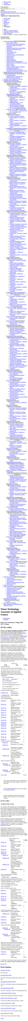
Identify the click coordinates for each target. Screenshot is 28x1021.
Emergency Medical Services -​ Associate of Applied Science (17, 425)
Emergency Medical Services (13, 421)
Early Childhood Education (13, 369)
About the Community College (14, 49)
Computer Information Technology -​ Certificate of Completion (18, 244)
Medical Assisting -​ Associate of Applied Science (17, 100)
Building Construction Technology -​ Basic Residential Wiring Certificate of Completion (18, 165)
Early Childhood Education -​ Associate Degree (16, 373)
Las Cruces (6, 19)
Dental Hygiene (10, 321)
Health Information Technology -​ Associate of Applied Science (17, 465)
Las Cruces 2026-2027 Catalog (8, 1008)
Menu (14, 15)
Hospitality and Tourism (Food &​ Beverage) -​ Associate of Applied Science (17, 491)
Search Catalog (4, 8)
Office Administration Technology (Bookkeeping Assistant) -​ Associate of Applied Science (18, 519)
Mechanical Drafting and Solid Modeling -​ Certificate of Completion (18, 365)
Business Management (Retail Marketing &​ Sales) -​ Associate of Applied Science (17, 192)
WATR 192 (3, 720)
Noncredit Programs (8, 576)
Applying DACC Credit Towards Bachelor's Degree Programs (14, 77)
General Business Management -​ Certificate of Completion (17, 208)
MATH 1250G (21, 633)
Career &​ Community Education (14, 579)
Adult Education (10, 578)
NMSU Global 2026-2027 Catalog (9, 998)
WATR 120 (3, 700)
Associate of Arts (11, 109)
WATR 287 (7, 765)
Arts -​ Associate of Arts (15, 112)
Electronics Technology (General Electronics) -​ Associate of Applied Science (18, 413)
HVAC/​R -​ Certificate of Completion (18, 479)
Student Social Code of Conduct (14, 588)
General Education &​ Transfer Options (13, 72)
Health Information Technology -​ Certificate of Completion (17, 468)
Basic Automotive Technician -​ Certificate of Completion (17, 148)
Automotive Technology (12, 141)
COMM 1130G (5, 695)
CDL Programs (10, 581)
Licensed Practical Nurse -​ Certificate (18, 509)
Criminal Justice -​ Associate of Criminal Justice (17, 299)
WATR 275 (3, 739)
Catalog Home (7, 4)
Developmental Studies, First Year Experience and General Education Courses (17, 70)
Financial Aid (10, 57)
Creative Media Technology (13, 257)
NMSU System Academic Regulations (16, 66)
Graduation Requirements (13, 68)
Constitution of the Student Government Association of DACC (16, 596)
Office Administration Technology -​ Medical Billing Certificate (18, 532)
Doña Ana (6, 23)
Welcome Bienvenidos (12, 42)
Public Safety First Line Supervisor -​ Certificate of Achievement (18, 305)
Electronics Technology (12, 405)
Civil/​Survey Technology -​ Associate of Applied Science (18, 342)
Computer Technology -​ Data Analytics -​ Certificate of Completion (18, 247)
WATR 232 (3, 731)
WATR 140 (3, 708)
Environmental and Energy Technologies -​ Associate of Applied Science (18, 443)
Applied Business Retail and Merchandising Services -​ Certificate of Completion (18, 198)
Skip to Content (7, 1)
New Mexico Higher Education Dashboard (15, 961)
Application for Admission (10, 602)
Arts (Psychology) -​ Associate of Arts (18, 110)
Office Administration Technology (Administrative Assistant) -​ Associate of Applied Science (18, 515)
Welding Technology (11, 568)
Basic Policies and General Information (16, 44)
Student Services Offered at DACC (15, 61)
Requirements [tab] (7, 618)
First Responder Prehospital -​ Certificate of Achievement (16, 435)
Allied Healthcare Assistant (13, 94)
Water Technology (8, 33)
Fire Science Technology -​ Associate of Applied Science (18, 452)
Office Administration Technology (15, 511)
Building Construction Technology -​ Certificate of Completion (18, 161)
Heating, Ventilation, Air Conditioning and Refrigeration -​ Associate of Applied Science (17, 477)
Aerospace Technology (12, 83)
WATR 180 (12, 637)
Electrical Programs (11, 399)
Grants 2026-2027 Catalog (7, 1013)
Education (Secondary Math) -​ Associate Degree (17, 392)
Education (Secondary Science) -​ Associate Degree (17, 395)
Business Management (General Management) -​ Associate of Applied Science (18, 188)
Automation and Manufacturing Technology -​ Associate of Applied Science (18, 134)
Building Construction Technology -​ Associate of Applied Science (18, 158)
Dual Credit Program (11, 52)
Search (2, 10)
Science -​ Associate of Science (17, 116)
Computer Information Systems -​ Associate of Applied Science (17, 218)
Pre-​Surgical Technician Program (17, 107)
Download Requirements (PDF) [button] (8, 981)
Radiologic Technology (12, 547)
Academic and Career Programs (11, 32)
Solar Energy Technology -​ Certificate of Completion (16, 446)
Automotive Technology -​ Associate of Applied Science (18, 145)
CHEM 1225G (6, 638)
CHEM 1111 (5, 745)
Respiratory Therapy (11, 556)
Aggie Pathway (10, 53)
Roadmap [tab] (6, 619)
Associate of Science (11, 113)
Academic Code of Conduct (13, 589)
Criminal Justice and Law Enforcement (16, 292)
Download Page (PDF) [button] (6, 975)
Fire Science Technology (12, 448)
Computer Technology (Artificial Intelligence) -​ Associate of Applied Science (18, 221)
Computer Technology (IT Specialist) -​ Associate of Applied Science (18, 224)
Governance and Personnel (10, 598)
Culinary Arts (10, 307)
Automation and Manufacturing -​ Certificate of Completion (17, 137)
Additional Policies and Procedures (15, 592)
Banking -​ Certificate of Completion (18, 201)
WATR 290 (5, 770)
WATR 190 (3, 717)
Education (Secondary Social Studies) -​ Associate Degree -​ (18, 397)
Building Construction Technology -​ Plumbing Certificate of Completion (18, 174)
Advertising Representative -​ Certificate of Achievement (16, 195)
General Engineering (11, 456)
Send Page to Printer (5, 970)
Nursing (8, 507)
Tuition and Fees (10, 56)
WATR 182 (3, 715)
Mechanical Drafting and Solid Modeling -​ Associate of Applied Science (17, 346)
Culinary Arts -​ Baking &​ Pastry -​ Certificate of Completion (17, 312)
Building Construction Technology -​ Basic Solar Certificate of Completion (18, 168)
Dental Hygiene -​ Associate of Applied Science (17, 323)
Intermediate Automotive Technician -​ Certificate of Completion (18, 150)
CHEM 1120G (5, 749)
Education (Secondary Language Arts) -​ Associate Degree (17, 389)
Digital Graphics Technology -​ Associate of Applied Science (17, 263)
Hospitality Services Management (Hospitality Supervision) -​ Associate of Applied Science (18, 501)
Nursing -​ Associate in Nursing (17, 508)
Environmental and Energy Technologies (16, 437)
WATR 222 (3, 725)
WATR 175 (3, 712)
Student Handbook (8, 586)
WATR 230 (3, 728)
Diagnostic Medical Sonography (14, 325)
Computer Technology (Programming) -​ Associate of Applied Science (16, 231)
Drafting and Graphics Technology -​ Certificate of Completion (18, 359)
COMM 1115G (4, 692)
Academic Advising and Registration (15, 54)
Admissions (9, 50)
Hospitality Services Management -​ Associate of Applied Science (18, 505)
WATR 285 (5, 763)
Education (9, 380)
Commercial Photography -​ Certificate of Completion (16, 269)
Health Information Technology (14, 462)
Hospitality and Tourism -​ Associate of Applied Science (18, 487)
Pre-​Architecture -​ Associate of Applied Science (17, 349)
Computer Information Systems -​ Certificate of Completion (17, 242)
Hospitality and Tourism (12, 483)
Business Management (12, 176)
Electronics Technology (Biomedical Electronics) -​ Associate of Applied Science (18, 409)
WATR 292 (7, 771)
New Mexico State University (8, 13)
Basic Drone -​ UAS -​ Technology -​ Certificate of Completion (18, 92)
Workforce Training (11, 583)
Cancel (2, 1018)
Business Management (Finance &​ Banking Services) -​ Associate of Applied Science (18, 184)
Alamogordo (7, 22)
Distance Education (11, 60)
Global (5, 21)
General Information (8, 41)
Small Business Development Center (15, 582)
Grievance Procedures (12, 590)
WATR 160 (3, 710)
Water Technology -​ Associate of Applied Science (17, 564)
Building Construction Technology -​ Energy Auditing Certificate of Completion (18, 171)
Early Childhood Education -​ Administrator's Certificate (16, 378)
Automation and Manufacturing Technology (17, 128)
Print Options (7, 26)
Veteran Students (10, 58)
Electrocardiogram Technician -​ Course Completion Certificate (17, 105)
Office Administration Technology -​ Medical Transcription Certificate (18, 534)
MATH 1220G (13, 633)
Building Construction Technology (15, 155)
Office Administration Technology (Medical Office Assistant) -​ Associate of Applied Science (18, 523)
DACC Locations (11, 65)
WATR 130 (3, 704)
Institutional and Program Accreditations (16, 48)
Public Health (10, 541)
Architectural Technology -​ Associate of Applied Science (18, 339)
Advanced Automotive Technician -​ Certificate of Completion (18, 153)
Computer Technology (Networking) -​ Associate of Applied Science (18, 227)
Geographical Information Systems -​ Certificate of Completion (18, 362)
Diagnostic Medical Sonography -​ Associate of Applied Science (17, 328)
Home (5, 29)
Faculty (8, 601)
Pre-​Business (10, 536)
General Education (11, 75)
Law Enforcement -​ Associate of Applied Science (17, 302)
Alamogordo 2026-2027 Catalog (8, 993)
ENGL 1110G (21, 649)
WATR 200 (3, 722)
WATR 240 (3, 734)
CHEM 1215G (23, 635)
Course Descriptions (8, 585)
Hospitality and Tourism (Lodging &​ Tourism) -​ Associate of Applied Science (18, 495)
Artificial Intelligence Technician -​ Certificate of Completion (18, 236)
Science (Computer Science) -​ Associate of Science (17, 123)
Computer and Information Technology (16, 210)
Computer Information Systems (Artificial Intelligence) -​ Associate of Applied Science (18, 215)
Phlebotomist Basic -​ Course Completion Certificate (16, 103)
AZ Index (6, 3)
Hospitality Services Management (14, 497)
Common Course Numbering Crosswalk (13, 79)
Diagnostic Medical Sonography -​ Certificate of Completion (17, 331)
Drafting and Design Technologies (15, 336)
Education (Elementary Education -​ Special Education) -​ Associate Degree (18, 386)
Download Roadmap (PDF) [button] (7, 988)
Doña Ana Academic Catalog (11, 30)
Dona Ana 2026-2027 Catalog (8, 1003)
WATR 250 (3, 737)
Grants (5, 25)
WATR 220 (3, 724)
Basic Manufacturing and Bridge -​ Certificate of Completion (18, 139)
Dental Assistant (10, 316)
